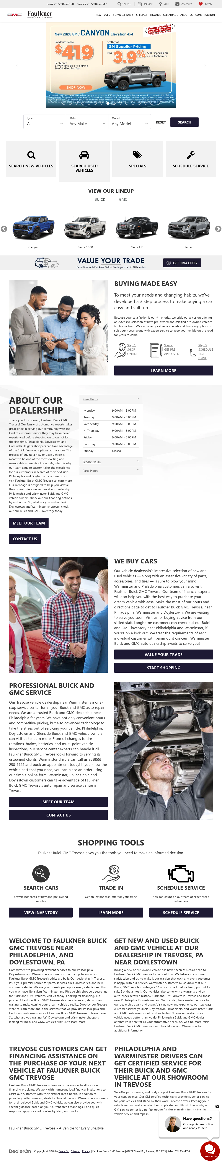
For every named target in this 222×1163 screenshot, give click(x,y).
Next (218, 142)
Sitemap (75, 1064)
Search (184, 35)
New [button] (98, 14)
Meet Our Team (29, 436)
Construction (205, 14)
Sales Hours (90, 313)
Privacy (86, 1064)
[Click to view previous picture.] (16, 30)
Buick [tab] (100, 112)
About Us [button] (186, 14)
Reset (161, 35)
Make (73, 31)
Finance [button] (155, 14)
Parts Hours (90, 384)
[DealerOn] (20, 1064)
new (129, 883)
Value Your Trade (164, 568)
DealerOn (64, 1064)
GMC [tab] (123, 112)
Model (115, 31)
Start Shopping (163, 581)
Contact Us (25, 452)
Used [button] (107, 14)
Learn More (163, 284)
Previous (4, 142)
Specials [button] (141, 14)
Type (30, 31)
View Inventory (41, 826)
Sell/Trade (170, 14)
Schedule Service (181, 826)
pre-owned (144, 883)
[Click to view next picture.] (205, 30)
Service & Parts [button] (123, 14)
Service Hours (92, 375)
